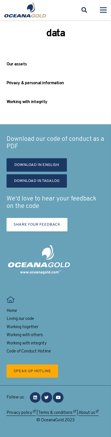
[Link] (25, 10)
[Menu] (103, 10)
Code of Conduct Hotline (29, 351)
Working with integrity (27, 102)
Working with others (25, 335)
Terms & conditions (55, 413)
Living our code (20, 319)
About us (87, 413)
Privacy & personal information (35, 83)
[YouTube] (58, 397)
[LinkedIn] (35, 397)
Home (12, 311)
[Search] (84, 10)
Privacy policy (20, 413)
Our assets (17, 64)
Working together (22, 327)
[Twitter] (46, 397)
